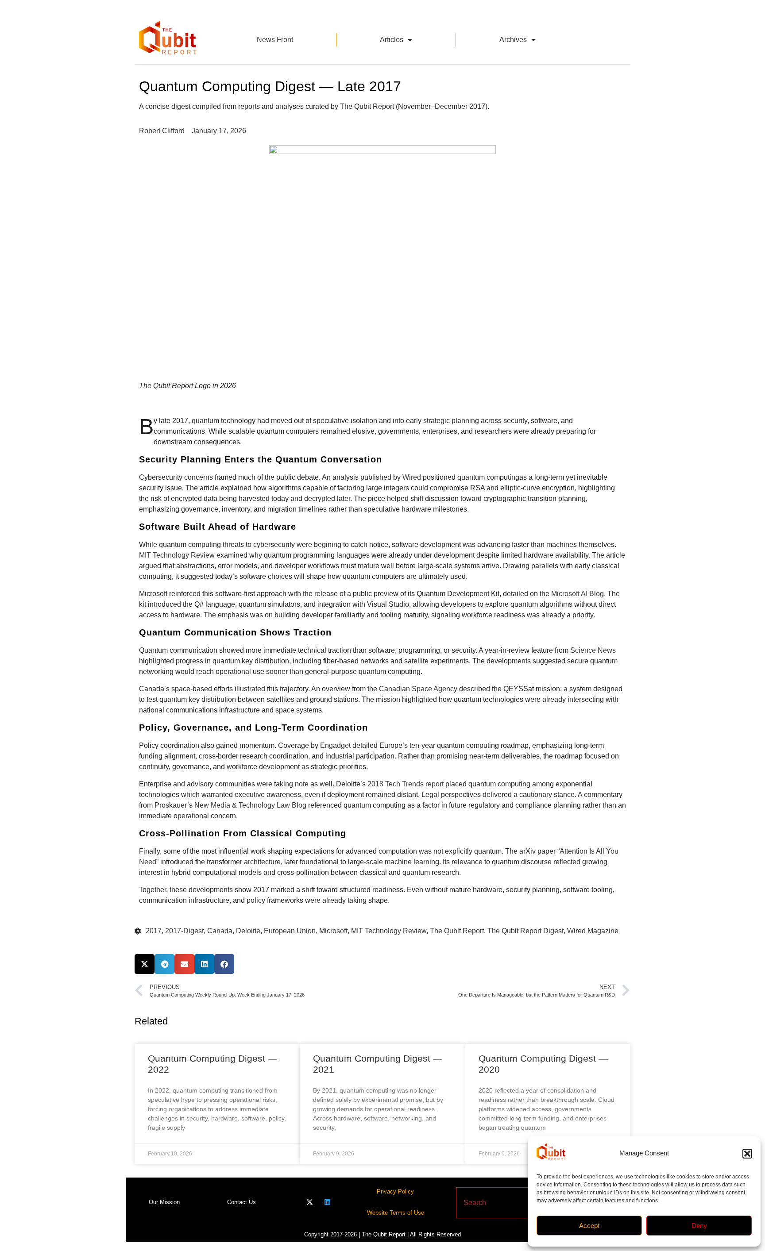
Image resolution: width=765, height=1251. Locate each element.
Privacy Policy (395, 1191)
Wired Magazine (592, 931)
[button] (747, 1153)
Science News (593, 650)
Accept (589, 1225)
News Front (275, 39)
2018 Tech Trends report (405, 784)
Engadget (335, 745)
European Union (290, 931)
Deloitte (248, 931)
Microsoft (333, 931)
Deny (699, 1225)
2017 (154, 931)
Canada (219, 931)
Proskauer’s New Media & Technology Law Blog (230, 805)
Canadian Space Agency (418, 689)
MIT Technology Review (177, 555)
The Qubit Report (457, 931)
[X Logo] (309, 1202)
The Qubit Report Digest (525, 931)
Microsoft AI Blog (577, 593)
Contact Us (241, 1202)
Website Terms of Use (395, 1212)
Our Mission (164, 1202)
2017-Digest (184, 931)
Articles (391, 39)
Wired (411, 477)
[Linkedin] (327, 1202)
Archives (513, 39)
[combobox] (517, 1202)
